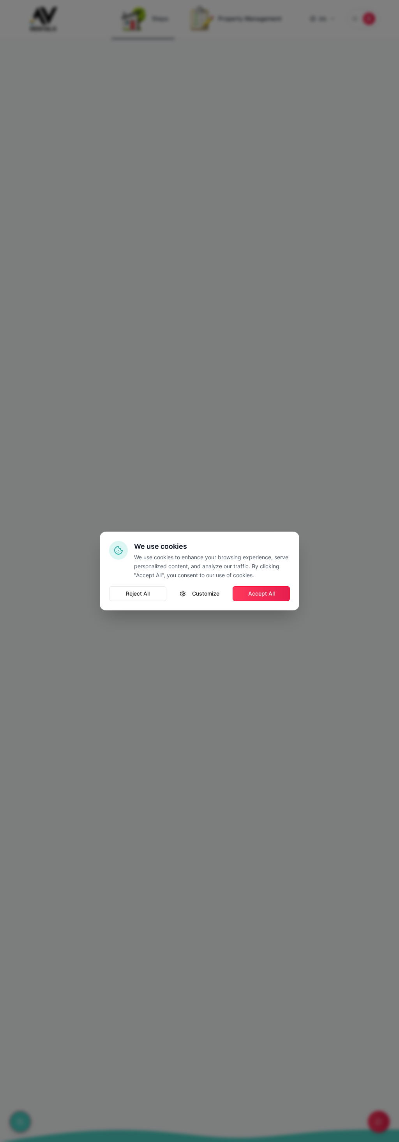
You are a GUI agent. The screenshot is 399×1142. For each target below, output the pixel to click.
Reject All (138, 593)
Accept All (261, 593)
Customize (205, 593)
